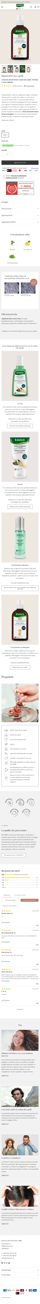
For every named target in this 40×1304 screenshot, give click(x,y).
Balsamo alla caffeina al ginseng (20, 507)
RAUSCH (8, 1297)
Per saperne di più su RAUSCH (13, 855)
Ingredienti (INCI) (8, 222)
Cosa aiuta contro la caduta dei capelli (16, 1109)
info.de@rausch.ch (7, 1258)
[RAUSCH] (20, 6)
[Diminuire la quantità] (3, 154)
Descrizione (6, 209)
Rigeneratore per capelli (20, 667)
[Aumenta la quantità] (10, 154)
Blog (20, 1025)
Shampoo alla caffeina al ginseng (20, 426)
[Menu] (2, 7)
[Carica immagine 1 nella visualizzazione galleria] (20, 37)
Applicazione (6, 215)
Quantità (4, 150)
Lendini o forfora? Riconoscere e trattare (17, 1209)
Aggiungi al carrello (20, 162)
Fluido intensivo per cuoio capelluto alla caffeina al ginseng (20, 588)
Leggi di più (5, 1075)
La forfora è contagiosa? (10, 1158)
